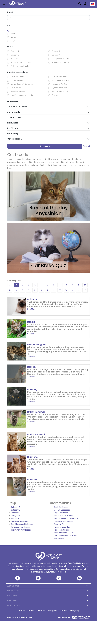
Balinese (32, 299)
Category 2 (56, 51)
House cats (15, 59)
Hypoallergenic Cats (59, 88)
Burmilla (32, 479)
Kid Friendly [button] (12, 128)
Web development (64, 617)
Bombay (32, 389)
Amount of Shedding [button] (17, 106)
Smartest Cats (16, 88)
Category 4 (56, 55)
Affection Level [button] (14, 117)
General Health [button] (14, 139)
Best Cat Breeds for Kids (61, 92)
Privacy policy (52, 610)
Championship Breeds (60, 59)
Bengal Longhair (36, 344)
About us (22, 610)
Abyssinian (48, 213)
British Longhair (36, 412)
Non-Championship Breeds (21, 62)
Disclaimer (63, 610)
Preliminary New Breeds (20, 66)
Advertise (31, 610)
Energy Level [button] (13, 101)
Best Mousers (57, 95)
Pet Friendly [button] (12, 133)
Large (13, 41)
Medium (14, 37)
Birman (31, 367)
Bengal (31, 322)
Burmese (32, 457)
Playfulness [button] (12, 122)
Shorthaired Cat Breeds (60, 81)
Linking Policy (74, 610)
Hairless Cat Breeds (18, 92)
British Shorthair (36, 434)
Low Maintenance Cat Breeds (22, 95)
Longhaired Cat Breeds (60, 84)
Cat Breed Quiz (48, 265)
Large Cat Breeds (17, 81)
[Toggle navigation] (4, 4)
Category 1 (15, 51)
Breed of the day (48, 207)
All (12, 30)
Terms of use (41, 610)
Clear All (86, 146)
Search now (45, 146)
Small (13, 34)
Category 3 (15, 55)
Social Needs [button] (13, 112)
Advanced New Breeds (60, 62)
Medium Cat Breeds (59, 77)
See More (31, 309)
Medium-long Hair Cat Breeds (22, 84)
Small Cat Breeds (17, 77)
